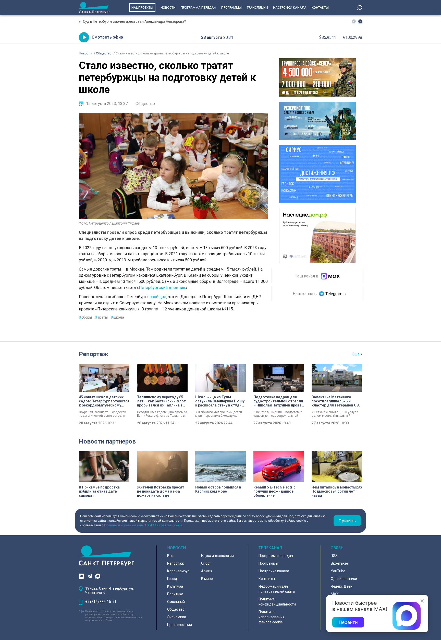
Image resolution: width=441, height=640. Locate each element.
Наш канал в (307, 276)
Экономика (176, 617)
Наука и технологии (217, 556)
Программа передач (198, 7)
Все (170, 556)
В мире (207, 579)
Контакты (320, 7)
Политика (175, 594)
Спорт (206, 563)
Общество (145, 103)
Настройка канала (274, 571)
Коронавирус (178, 571)
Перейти (348, 622)
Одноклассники (344, 579)
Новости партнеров (107, 441)
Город (172, 579)
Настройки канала (290, 7)
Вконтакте (339, 563)
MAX (335, 594)
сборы (85, 317)
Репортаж (93, 354)
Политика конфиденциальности (277, 601)
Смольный (176, 602)
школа (117, 317)
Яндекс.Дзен (341, 586)
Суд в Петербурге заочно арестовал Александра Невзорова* (134, 21)
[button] (360, 21)
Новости (168, 7)
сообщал (158, 296)
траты (101, 317)
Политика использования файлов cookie (272, 617)
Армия (206, 571)
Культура (175, 586)
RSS (334, 556)
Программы (231, 7)
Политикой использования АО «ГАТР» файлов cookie (143, 525)
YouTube (338, 571)
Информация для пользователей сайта (277, 589)
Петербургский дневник (162, 287)
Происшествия (179, 625)
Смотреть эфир (107, 37)
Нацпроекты (142, 7)
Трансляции (257, 7)
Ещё (356, 354)
